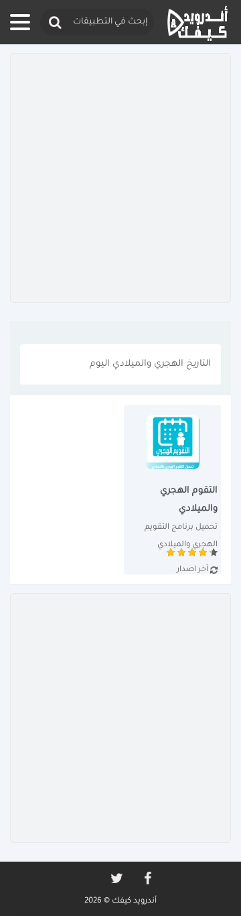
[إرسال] (54, 22)
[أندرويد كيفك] (197, 22)
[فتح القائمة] (20, 22)
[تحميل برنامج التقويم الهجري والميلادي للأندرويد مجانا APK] (172, 490)
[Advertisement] (120, 178)
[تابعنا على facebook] (146, 879)
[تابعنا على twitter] (115, 879)
